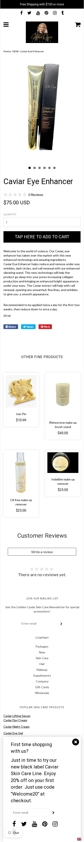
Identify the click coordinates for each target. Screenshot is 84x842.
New (42, 652)
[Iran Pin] (21, 391)
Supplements (42, 675)
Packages (42, 646)
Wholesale (42, 693)
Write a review (42, 552)
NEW (15, 51)
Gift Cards (42, 687)
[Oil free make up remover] (21, 473)
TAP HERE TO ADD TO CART (42, 236)
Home (7, 51)
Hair (42, 664)
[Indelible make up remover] (62, 462)
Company (42, 681)
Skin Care (42, 658)
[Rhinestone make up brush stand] (62, 395)
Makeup (42, 669)
